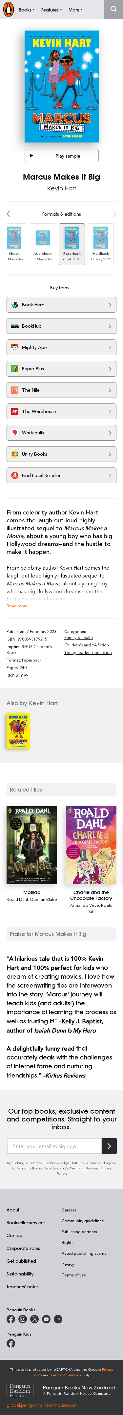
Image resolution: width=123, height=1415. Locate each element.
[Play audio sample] (31, 155)
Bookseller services (26, 1222)
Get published (21, 1261)
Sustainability (20, 1273)
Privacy (68, 1264)
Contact (15, 1235)
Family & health (78, 637)
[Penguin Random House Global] (25, 1389)
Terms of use (74, 1275)
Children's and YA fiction (86, 645)
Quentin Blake (43, 899)
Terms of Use (81, 1168)
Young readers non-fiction (88, 652)
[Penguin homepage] (8, 9)
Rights (67, 1242)
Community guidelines (83, 1221)
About (13, 1209)
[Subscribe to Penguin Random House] (109, 1146)
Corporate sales (23, 1248)
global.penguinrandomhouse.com (42, 1405)
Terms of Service (65, 1375)
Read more (17, 605)
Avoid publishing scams (84, 1253)
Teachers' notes (23, 1286)
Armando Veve (84, 905)
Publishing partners (79, 1231)
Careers (69, 1210)
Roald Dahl (17, 899)
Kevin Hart (61, 188)
